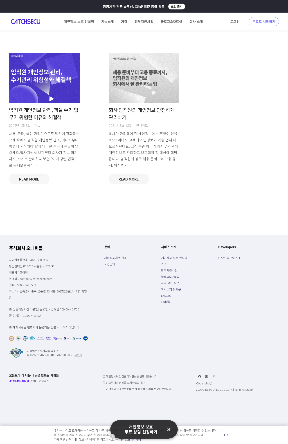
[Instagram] (214, 376)
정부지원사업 (169, 270)
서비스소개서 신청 (115, 258)
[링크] (25, 21)
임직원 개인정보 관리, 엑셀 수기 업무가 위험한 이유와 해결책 (43, 113)
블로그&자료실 (170, 276)
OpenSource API (229, 258)
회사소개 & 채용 (171, 289)
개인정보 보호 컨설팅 (174, 258)
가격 (163, 264)
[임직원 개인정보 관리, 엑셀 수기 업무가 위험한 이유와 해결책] (44, 78)
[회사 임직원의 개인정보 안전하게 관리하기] (144, 78)
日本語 (165, 302)
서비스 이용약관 (40, 381)
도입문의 (109, 264)
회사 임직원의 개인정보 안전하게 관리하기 (142, 113)
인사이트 (142, 125)
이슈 (37, 125)
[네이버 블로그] (206, 376)
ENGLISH (167, 295)
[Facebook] (199, 376)
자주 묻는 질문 (170, 283)
